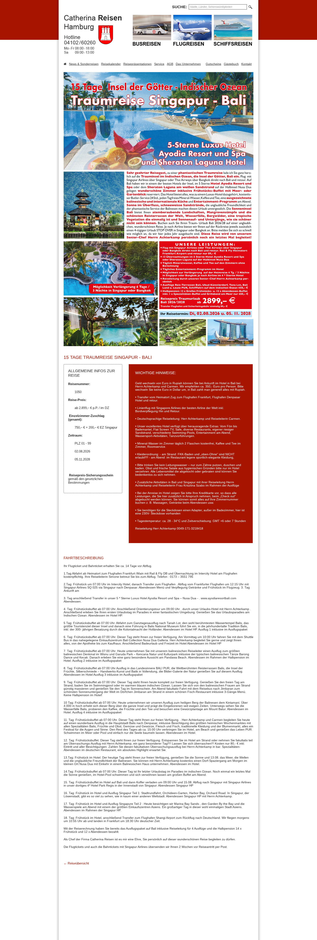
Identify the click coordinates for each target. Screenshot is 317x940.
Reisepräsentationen (137, 64)
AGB (170, 64)
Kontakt (246, 64)
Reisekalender (111, 64)
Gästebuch (231, 64)
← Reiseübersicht (76, 863)
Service (159, 64)
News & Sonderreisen (84, 64)
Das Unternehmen (188, 64)
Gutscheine (213, 64)
